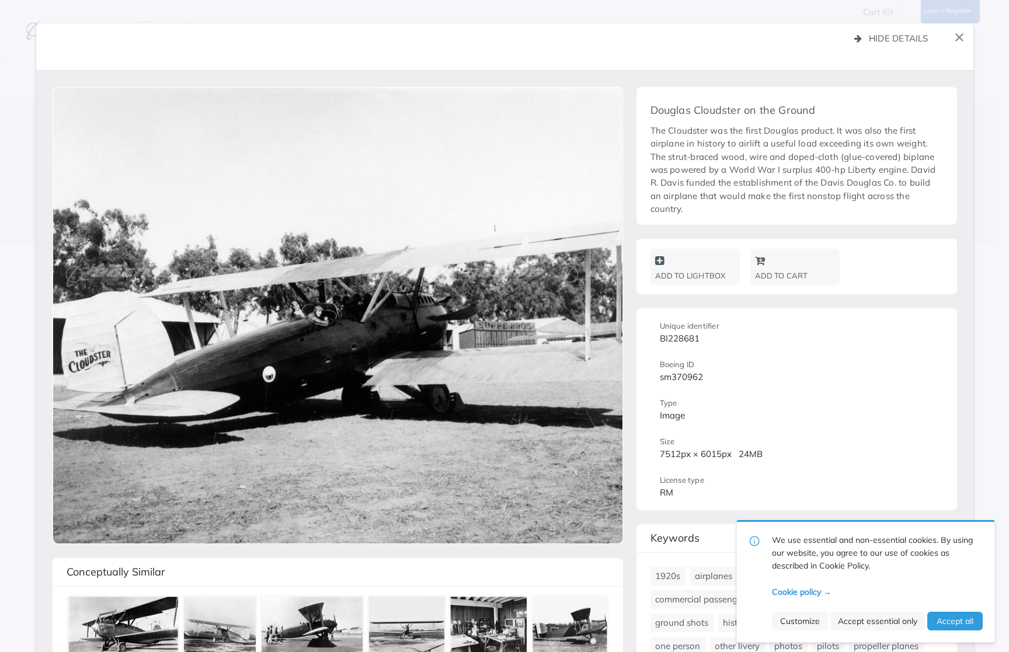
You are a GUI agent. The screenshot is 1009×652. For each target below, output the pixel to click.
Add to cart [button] (781, 275)
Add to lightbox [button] (690, 275)
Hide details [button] (898, 38)
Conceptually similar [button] (116, 571)
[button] (959, 37)
